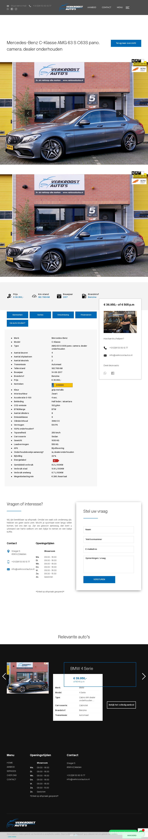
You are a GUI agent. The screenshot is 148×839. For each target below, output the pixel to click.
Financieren (86, 315)
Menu (120, 7)
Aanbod (91, 7)
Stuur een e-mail (18, 6)
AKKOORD (131, 836)
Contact (4, 17)
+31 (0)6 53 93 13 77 (42, 6)
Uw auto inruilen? (17, 323)
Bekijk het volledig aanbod (121, 705)
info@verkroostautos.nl (121, 355)
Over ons (12, 775)
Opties (40, 315)
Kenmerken (18, 315)
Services (11, 771)
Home (10, 763)
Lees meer (12, 837)
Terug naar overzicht (126, 43)
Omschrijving (63, 315)
